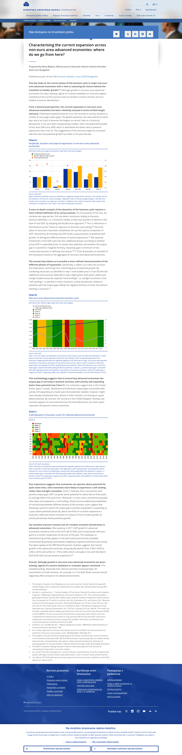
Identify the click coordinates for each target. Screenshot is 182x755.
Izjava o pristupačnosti (117, 693)
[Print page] (116, 34)
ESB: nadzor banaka (145, 16)
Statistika (86, 16)
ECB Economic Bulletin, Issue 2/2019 (70, 77)
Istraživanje (109, 16)
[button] (151, 4)
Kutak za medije (125, 16)
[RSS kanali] (155, 711)
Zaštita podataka (114, 680)
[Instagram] (138, 711)
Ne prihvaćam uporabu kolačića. (57, 749)
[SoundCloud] (150, 711)
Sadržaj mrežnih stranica (33, 702)
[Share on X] (128, 34)
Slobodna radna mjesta (57, 680)
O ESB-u (128, 10)
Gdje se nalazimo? (55, 695)
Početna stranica (30, 20)
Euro (97, 16)
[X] (126, 711)
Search (147, 4)
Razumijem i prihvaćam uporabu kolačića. (125, 749)
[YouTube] (144, 711)
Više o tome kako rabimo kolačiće (105, 742)
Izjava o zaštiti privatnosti (76, 742)
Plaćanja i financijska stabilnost (65, 16)
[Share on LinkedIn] (142, 34)
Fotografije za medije (56, 688)
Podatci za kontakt (55, 691)
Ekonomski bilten (60, 20)
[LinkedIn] (132, 711)
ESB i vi (138, 10)
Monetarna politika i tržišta (37, 16)
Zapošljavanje (150, 10)
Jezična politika (113, 697)
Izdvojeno (73, 20)
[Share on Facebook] (135, 34)
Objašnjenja (52, 684)
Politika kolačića (114, 689)
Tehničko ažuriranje (85, 686)
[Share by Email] (150, 34)
